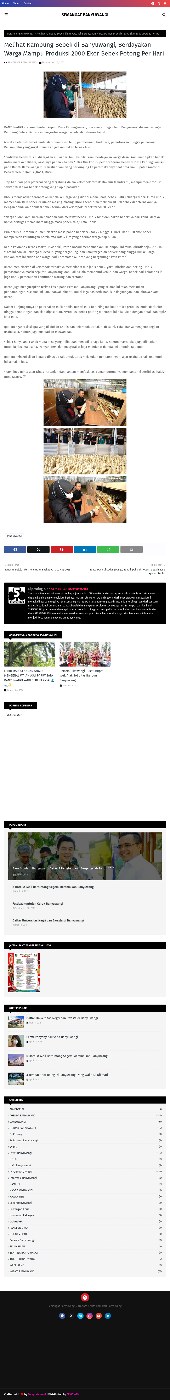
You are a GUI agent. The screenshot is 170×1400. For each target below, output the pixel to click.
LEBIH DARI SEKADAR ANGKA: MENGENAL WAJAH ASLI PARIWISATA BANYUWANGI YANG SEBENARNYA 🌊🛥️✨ (29, 678)
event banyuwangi (86, 1152)
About (16, 3)
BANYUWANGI (26, 33)
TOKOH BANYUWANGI (86, 1258)
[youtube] (99, 1316)
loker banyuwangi (86, 1202)
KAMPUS (86, 1184)
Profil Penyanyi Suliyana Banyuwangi (52, 1037)
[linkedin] (108, 1316)
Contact (28, 3)
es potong (86, 1134)
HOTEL (86, 1159)
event (86, 1146)
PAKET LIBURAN (86, 1227)
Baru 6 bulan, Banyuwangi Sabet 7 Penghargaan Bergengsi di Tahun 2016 (63, 868)
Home (5, 3)
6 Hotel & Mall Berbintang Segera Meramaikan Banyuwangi (53, 887)
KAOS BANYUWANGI (86, 1190)
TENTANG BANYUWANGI (86, 1252)
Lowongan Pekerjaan (86, 1215)
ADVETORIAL (86, 1109)
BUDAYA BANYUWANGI (86, 1128)
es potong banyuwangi (86, 1140)
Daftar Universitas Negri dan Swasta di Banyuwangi (48, 920)
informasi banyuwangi (86, 1177)
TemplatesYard (37, 1394)
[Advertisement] (35, 1360)
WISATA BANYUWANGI (86, 1271)
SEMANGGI (73, 1394)
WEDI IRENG (86, 1265)
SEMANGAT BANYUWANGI (85, 14)
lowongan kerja (86, 1209)
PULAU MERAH (86, 1234)
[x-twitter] (159, 3)
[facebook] (153, 3)
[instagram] (165, 3)
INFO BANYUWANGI (86, 1171)
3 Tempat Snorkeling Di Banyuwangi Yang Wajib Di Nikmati (67, 1075)
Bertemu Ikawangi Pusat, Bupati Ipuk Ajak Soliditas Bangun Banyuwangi (82, 675)
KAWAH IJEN (86, 1196)
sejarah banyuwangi (86, 1240)
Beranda (12, 33)
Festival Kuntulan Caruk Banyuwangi (37, 903)
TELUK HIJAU (86, 1246)
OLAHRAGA (86, 1221)
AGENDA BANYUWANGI (86, 1115)
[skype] (80, 1316)
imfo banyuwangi (86, 1165)
